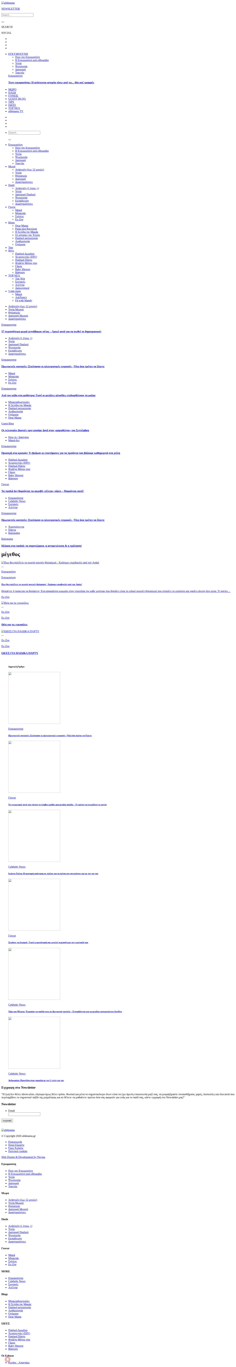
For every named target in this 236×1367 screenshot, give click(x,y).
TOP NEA (14, 108)
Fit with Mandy (23, 300)
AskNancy (21, 297)
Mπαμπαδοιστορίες (19, 402)
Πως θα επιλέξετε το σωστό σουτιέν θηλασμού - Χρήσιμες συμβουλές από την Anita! (41, 584)
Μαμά (18, 210)
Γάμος (18, 266)
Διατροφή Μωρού (18, 315)
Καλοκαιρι (7, 538)
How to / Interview (18, 437)
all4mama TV (15, 111)
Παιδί (11, 185)
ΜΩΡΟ (12, 89)
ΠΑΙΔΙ (12, 92)
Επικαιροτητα (8, 324)
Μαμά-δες (14, 440)
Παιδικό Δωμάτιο (24, 253)
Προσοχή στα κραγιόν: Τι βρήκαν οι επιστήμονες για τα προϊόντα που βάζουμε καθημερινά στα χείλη (60, 453)
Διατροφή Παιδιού (25, 194)
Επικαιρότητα (15, 498)
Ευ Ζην (19, 219)
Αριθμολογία (22, 241)
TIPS (11, 101)
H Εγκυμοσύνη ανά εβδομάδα (32, 150)
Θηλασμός (21, 175)
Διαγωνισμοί (22, 288)
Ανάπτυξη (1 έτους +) (27, 188)
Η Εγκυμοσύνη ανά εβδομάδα (32, 60)
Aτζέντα (19, 284)
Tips (10, 247)
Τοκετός (19, 72)
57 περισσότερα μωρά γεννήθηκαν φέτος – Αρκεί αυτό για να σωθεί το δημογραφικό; (51, 331)
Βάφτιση (20, 272)
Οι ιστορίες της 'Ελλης (27, 235)
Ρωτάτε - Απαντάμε (19, 1362)
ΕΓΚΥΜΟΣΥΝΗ (18, 53)
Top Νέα (20, 278)
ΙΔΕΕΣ (12, 105)
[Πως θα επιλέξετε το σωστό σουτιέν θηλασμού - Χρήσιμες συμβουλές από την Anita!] (50, 562)
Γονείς (11, 207)
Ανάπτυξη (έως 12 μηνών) (29, 169)
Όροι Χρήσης (15, 1148)
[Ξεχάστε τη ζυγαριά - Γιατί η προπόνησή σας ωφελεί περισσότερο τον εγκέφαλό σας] (34, 929)
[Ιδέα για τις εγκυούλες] (15, 602)
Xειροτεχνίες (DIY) (26, 256)
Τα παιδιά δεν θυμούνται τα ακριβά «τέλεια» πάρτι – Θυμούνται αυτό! (42, 491)
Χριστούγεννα (16, 526)
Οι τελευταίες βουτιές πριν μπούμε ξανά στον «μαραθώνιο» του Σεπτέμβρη (45, 430)
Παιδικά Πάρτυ (23, 259)
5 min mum (14, 291)
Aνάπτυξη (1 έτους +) (20, 338)
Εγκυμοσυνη (15, 75)
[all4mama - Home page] (8, 2)
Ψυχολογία (21, 66)
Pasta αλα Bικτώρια (26, 228)
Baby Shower (22, 269)
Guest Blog (7, 423)
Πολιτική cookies (17, 1151)
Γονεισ (5, 484)
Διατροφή (20, 69)
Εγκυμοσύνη (15, 144)
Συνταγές (20, 281)
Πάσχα (12, 529)
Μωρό (11, 166)
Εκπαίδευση (22, 200)
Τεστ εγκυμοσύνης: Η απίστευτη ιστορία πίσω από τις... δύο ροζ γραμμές (51, 82)
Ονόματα (20, 244)
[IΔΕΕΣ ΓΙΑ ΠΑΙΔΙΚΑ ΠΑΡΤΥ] (20, 631)
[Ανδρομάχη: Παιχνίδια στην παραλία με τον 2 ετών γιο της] (34, 1067)
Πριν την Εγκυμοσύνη (27, 57)
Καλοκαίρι (14, 532)
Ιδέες (11, 250)
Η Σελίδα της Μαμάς (26, 231)
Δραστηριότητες (24, 182)
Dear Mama (21, 225)
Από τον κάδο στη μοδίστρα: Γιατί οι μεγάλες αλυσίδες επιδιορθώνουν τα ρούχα (48, 395)
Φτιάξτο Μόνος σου (26, 263)
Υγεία (18, 63)
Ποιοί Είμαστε (16, 1144)
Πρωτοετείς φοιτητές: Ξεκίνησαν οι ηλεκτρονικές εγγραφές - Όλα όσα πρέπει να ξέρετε (53, 366)
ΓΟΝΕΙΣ (13, 95)
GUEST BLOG (17, 98)
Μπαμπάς (20, 213)
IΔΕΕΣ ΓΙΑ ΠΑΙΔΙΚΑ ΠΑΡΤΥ (19, 653)
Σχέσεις (19, 216)
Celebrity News (16, 501)
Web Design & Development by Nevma (23, 1157)
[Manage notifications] (7, 1359)
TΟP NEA (14, 275)
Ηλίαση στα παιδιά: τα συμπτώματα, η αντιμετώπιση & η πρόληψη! (41, 545)
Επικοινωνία (15, 1141)
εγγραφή (7, 1120)
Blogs (11, 222)
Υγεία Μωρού (16, 309)
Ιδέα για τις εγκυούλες (14, 624)
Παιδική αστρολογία (26, 238)
